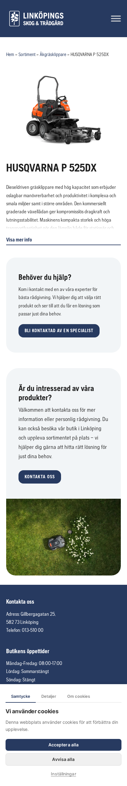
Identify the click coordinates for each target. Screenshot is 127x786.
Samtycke (20, 696)
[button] (59, 330)
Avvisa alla (63, 759)
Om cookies (78, 696)
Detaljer (48, 696)
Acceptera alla (63, 744)
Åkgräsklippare (53, 54)
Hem (10, 54)
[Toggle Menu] (116, 18)
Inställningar (63, 773)
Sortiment (26, 54)
